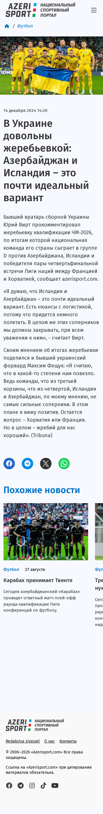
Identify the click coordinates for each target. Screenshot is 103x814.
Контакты (68, 741)
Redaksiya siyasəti (23, 741)
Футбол (25, 26)
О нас (49, 741)
